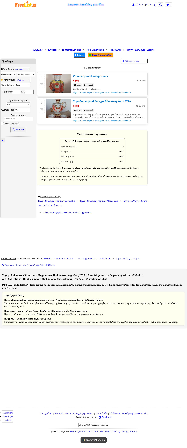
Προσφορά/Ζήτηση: (18, 100)
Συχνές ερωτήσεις (85, 413)
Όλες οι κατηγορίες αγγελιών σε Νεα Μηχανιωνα (65, 212)
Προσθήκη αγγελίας (102, 55)
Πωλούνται (115, 50)
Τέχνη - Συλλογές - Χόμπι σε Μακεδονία (99, 201)
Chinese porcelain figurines (90, 76)
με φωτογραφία (12, 123)
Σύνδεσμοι (115, 413)
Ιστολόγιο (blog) (120, 431)
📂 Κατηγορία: (8, 79)
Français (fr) (8, 416)
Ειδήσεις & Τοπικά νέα (81, 431)
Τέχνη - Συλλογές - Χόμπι (140, 50)
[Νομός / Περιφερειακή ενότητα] (8, 74)
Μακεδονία (126, 92)
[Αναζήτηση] (160, 4)
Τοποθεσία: (9, 69)
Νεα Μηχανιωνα (95, 50)
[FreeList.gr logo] (26, 4)
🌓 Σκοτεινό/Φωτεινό (93, 440)
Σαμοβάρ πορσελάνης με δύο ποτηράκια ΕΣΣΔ (102, 101)
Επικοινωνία (141, 413)
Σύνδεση (140, 4)
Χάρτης (81, 55)
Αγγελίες (37, 50)
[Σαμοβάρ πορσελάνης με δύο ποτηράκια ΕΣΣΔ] (58, 108)
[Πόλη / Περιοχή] (26, 74)
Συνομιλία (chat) (102, 431)
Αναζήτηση (19, 129)
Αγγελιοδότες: (8, 109)
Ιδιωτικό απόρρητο (64, 413)
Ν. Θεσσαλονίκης (71, 50)
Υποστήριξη (101, 413)
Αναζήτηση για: (18, 115)
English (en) (8, 413)
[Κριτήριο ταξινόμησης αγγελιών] (134, 61)
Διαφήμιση (127, 413)
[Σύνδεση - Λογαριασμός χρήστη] (133, 4)
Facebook (106, 417)
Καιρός (133, 431)
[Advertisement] (93, 28)
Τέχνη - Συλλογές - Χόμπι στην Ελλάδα (56, 201)
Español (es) (8, 420)
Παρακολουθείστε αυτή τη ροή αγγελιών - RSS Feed (29, 265)
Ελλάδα (52, 50)
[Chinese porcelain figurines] (58, 83)
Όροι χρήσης (46, 413)
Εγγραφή (150, 4)
